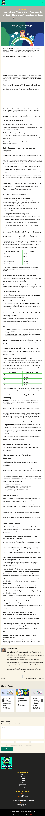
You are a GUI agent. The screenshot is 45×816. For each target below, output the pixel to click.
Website (32, 742)
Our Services (22, 782)
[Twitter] (14, 814)
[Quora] (31, 814)
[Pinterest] (19, 814)
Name (3, 742)
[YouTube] (16, 814)
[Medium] (21, 814)
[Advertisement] (22, 66)
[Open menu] (42, 3)
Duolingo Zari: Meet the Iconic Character (22, 700)
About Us (22, 776)
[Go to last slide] (3, 700)
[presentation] (7, 692)
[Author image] (13, 18)
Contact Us (22, 778)
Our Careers (22, 780)
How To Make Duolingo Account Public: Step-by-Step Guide (7, 702)
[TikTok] (29, 814)
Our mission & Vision (22, 787)
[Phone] (26, 814)
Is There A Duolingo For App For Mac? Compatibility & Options (37, 702)
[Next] (42, 700)
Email (18, 742)
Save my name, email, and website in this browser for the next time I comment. (18, 745)
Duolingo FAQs (22, 9)
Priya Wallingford (19, 17)
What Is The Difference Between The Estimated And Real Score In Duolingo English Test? (34, 676)
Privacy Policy (22, 784)
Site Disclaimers (22, 786)
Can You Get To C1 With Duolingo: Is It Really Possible (11, 676)
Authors (22, 774)
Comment (4, 727)
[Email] (24, 814)
